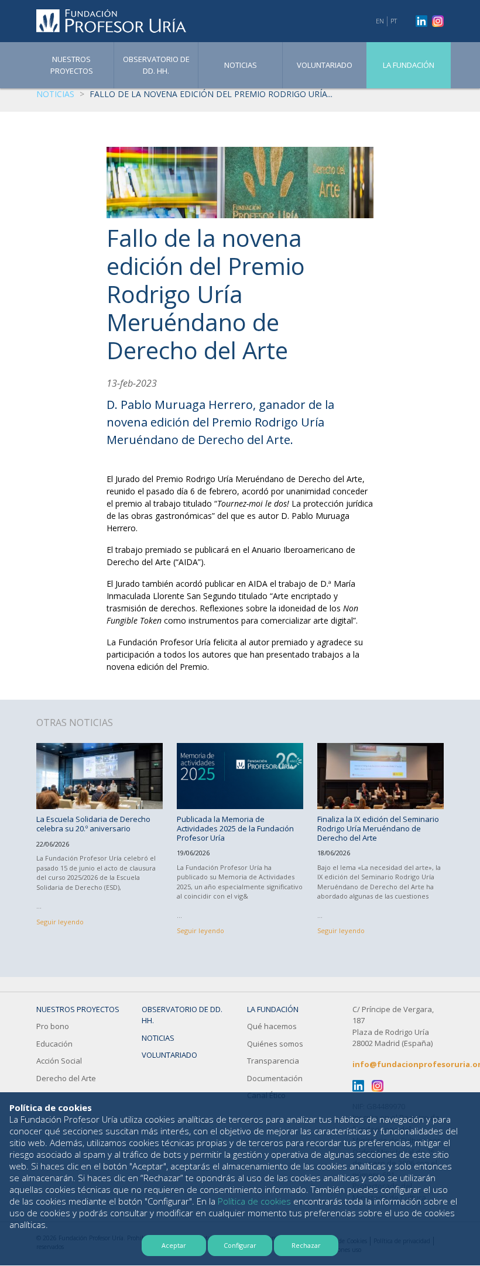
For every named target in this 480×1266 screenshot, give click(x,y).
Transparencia (273, 1060)
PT (393, 20)
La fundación (408, 65)
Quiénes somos (275, 1043)
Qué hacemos (272, 1026)
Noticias (240, 65)
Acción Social (59, 1060)
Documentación (275, 1078)
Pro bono (52, 1026)
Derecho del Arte (66, 1078)
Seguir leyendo (60, 921)
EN (380, 20)
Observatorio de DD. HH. (156, 65)
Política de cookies (254, 1201)
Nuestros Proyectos (71, 65)
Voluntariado (324, 65)
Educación (54, 1043)
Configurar (240, 1245)
